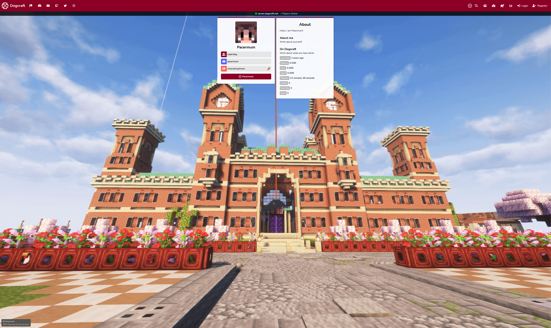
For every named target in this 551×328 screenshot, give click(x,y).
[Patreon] (30, 5)
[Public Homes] (502, 5)
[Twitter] (65, 5)
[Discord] (39, 5)
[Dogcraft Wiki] (470, 5)
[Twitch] (56, 5)
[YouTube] (48, 5)
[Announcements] (485, 5)
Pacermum (248, 76)
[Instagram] (73, 5)
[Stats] (510, 5)
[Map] (493, 5)
